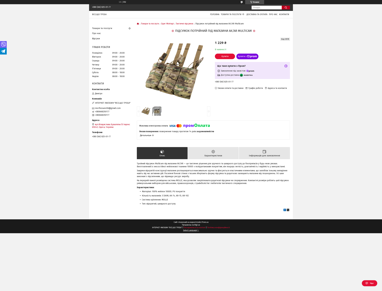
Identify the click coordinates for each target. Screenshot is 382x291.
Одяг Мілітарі (167, 24)
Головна (214, 14)
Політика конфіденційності (218, 227)
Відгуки (96, 38)
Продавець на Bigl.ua (191, 225)
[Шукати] (286, 7)
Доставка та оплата (257, 14)
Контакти (284, 14)
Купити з (242, 56)
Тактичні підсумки (184, 24)
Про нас (273, 14)
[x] (288, 210)
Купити (224, 56)
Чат (372, 283)
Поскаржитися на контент (194, 227)
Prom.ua (205, 222)
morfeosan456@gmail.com (108, 108)
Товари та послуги (231, 14)
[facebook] (285, 210)
